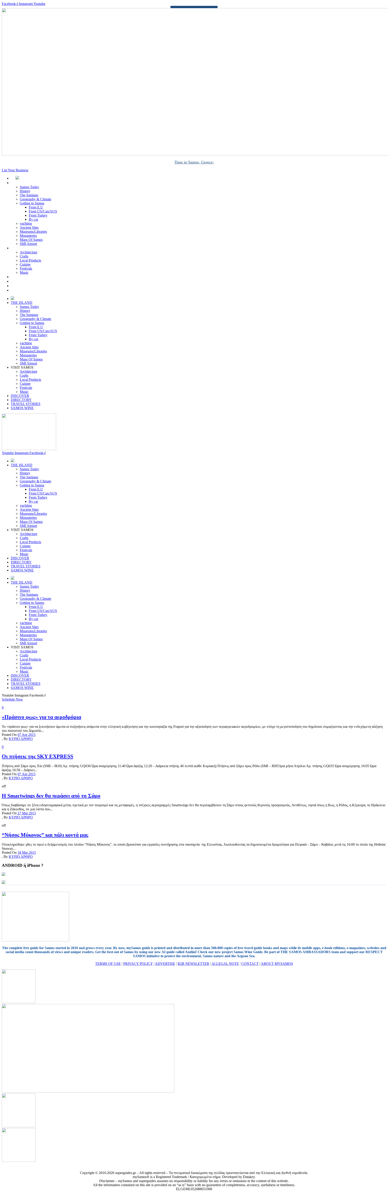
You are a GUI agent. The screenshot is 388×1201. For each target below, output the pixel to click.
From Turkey (38, 215)
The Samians (29, 195)
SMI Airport (28, 244)
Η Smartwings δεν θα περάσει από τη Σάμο (51, 796)
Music (24, 272)
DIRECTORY (26, 281)
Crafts (24, 256)
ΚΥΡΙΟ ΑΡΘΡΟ (21, 739)
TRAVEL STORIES (30, 286)
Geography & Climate (35, 199)
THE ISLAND (26, 183)
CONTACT (250, 964)
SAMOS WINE (27, 290)
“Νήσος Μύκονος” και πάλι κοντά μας (45, 835)
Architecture (28, 252)
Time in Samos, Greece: (194, 162)
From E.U (36, 207)
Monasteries (28, 236)
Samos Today (29, 187)
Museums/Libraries (33, 231)
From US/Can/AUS (43, 211)
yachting (26, 223)
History (25, 191)
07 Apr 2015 (26, 735)
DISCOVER (24, 277)
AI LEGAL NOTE (225, 964)
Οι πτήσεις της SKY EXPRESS (37, 756)
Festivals (26, 268)
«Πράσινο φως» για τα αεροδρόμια (41, 717)
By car (33, 219)
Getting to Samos (32, 203)
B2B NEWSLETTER (193, 964)
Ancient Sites (29, 227)
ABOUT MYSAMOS (277, 964)
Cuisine (25, 264)
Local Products (30, 260)
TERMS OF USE (108, 964)
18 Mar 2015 (27, 852)
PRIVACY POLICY (138, 964)
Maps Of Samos (31, 240)
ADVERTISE (165, 964)
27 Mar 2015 (27, 813)
